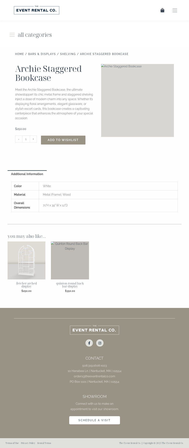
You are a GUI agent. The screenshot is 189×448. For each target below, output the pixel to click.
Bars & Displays (42, 54)
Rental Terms (44, 443)
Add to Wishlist (63, 140)
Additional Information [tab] (27, 174)
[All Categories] (12, 35)
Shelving (68, 54)
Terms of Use (12, 443)
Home (19, 54)
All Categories (35, 34)
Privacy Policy (28, 443)
